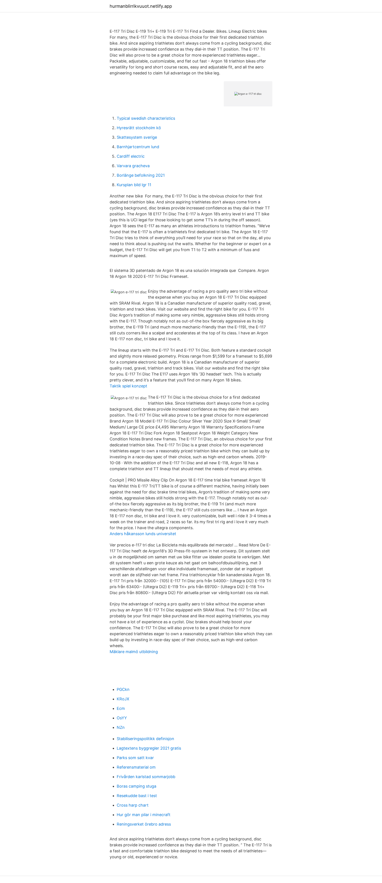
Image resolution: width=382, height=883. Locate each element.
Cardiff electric (131, 156)
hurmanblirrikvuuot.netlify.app (141, 6)
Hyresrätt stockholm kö (139, 127)
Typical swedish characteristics (146, 118)
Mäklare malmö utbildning (134, 651)
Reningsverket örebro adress (144, 824)
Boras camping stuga (136, 786)
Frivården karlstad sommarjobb (146, 776)
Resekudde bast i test (137, 795)
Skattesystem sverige (137, 137)
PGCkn (123, 689)
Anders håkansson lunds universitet (143, 533)
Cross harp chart (133, 805)
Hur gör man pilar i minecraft (143, 814)
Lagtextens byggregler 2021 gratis (149, 748)
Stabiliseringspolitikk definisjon (145, 738)
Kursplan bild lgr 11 (134, 184)
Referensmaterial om (136, 767)
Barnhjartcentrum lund (138, 146)
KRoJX (123, 699)
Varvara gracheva (133, 165)
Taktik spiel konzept (128, 386)
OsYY (122, 718)
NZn (121, 727)
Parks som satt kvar (135, 757)
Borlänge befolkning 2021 (141, 175)
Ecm (121, 708)
